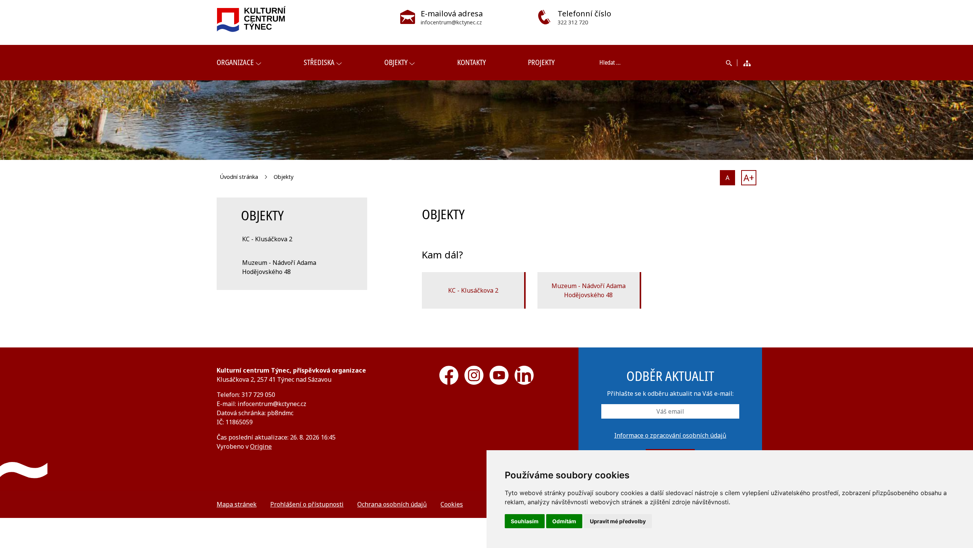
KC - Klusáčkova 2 (473, 290)
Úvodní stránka (239, 176)
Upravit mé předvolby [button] (618, 521)
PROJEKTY (541, 62)
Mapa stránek (237, 504)
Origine (261, 446)
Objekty (283, 176)
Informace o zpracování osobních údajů (670, 435)
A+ (748, 177)
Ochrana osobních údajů (392, 504)
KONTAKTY (471, 62)
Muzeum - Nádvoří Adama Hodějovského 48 (588, 290)
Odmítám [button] (564, 521)
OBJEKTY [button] (395, 62)
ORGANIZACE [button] (235, 62)
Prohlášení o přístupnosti (307, 504)
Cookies (452, 504)
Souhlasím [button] (525, 521)
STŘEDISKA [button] (319, 62)
